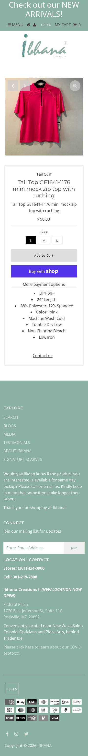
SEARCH (10, 417)
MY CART (68, 24)
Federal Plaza (15, 604)
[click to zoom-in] (75, 85)
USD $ (46, 25)
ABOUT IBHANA (17, 451)
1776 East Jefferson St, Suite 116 (32, 610)
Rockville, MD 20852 (21, 617)
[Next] (25, 85)
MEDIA (9, 434)
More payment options (44, 284)
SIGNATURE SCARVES (22, 459)
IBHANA (44, 745)
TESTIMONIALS (16, 442)
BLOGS (9, 426)
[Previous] (13, 85)
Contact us (43, 355)
